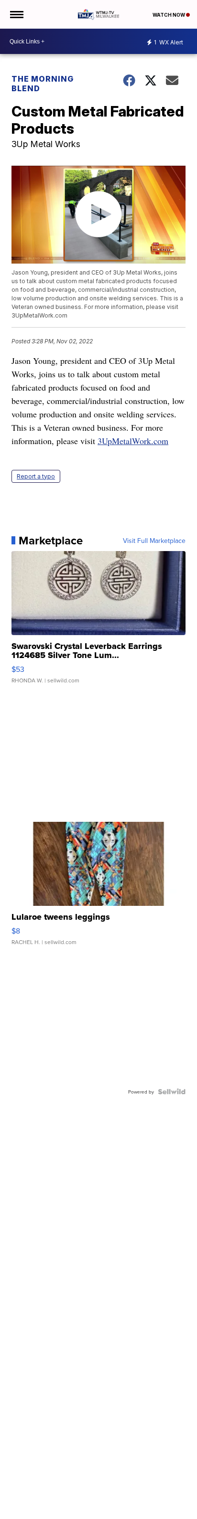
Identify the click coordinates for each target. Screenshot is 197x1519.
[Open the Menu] (16, 14)
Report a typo (36, 476)
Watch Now (169, 15)
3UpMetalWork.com (133, 440)
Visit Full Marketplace (154, 540)
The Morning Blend (42, 83)
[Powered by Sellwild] (172, 1091)
